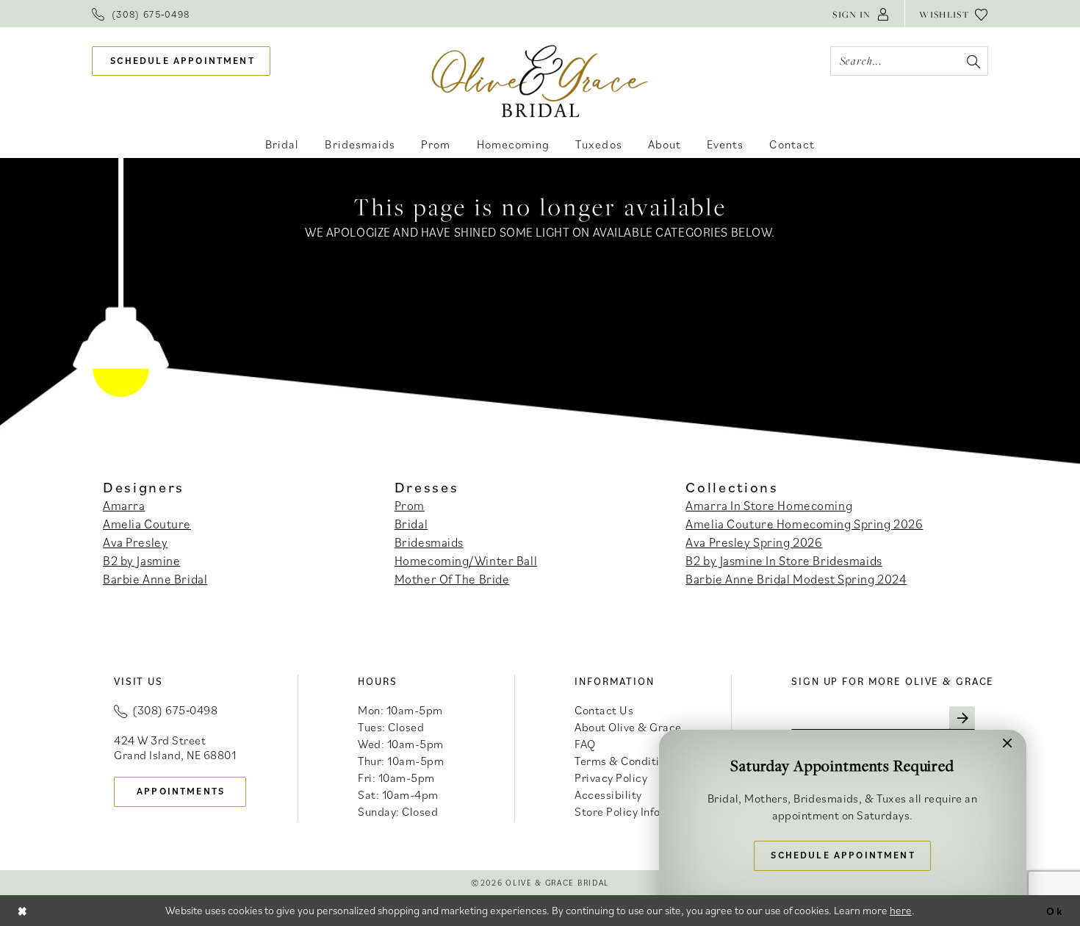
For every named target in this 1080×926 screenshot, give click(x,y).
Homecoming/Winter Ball (466, 561)
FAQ (585, 743)
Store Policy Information (638, 811)
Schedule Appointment (843, 855)
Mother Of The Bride (452, 579)
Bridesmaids (429, 542)
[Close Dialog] (23, 910)
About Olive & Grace (628, 726)
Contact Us (604, 710)
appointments (181, 791)
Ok (1055, 910)
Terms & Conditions (626, 760)
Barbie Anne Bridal (155, 579)
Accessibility (608, 794)
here (901, 910)
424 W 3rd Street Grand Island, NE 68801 (175, 747)
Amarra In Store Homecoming (768, 506)
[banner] (540, 80)
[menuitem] (140, 13)
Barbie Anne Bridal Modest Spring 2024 (796, 579)
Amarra (124, 506)
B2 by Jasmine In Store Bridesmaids (783, 561)
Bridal (411, 524)
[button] (861, 13)
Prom (410, 506)
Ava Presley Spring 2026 (753, 542)
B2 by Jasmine (141, 561)
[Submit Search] (973, 61)
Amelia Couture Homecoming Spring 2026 (804, 524)
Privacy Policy (611, 777)
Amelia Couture (147, 524)
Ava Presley (135, 542)
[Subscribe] (962, 718)
